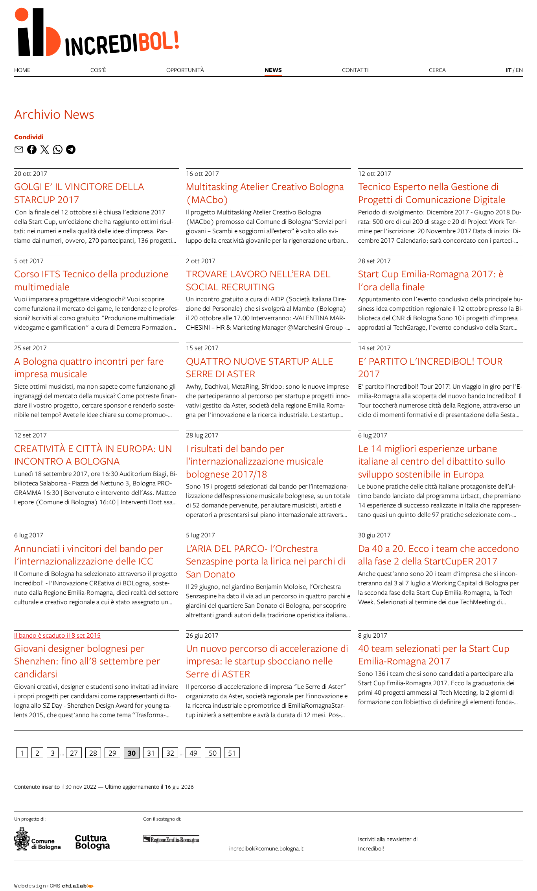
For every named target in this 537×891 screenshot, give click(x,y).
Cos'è (98, 70)
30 (132, 752)
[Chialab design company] (54, 879)
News (273, 70)
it (508, 70)
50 (213, 753)
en (519, 70)
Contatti (355, 70)
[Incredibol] (92, 837)
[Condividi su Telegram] (70, 149)
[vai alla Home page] (96, 31)
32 (170, 753)
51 (232, 753)
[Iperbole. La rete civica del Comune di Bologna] (40, 840)
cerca (437, 70)
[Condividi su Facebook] (32, 149)
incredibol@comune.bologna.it (266, 848)
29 (112, 753)
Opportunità (185, 70)
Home (22, 70)
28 (93, 753)
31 (151, 753)
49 (193, 753)
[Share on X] (45, 149)
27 (74, 753)
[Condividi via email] (19, 149)
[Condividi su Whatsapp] (58, 149)
